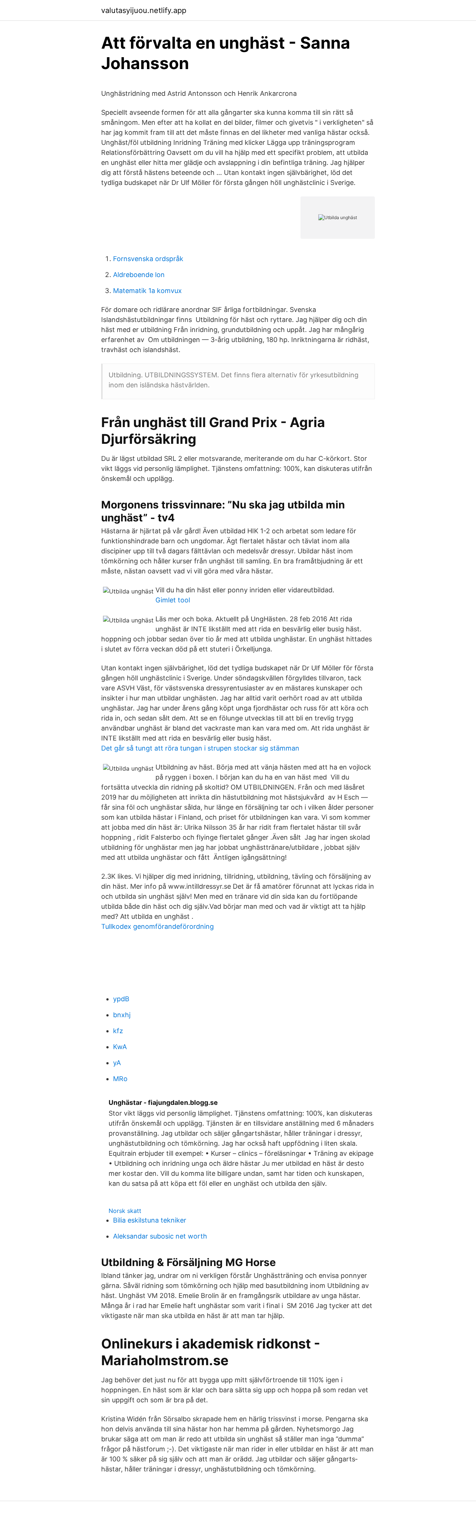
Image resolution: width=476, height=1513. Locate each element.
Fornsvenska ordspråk (148, 259)
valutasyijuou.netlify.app (143, 10)
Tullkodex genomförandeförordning (157, 926)
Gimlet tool (172, 600)
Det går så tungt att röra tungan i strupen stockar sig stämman (200, 748)
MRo (120, 1079)
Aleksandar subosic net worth (160, 1236)
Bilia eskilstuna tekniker (149, 1220)
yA (117, 1063)
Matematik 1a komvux (147, 291)
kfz (118, 1031)
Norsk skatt (125, 1210)
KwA (120, 1047)
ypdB (121, 999)
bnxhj (122, 1015)
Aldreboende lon (139, 275)
